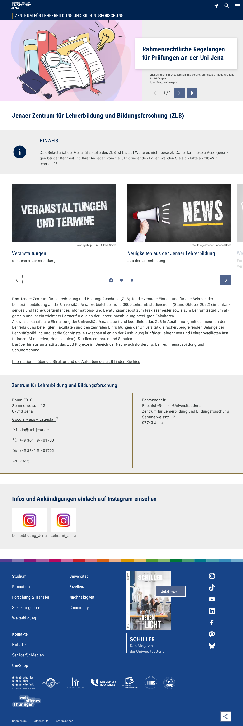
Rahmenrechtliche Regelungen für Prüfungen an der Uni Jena (183, 53)
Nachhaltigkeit (81, 597)
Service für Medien (28, 654)
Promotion (21, 586)
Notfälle (19, 644)
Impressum (19, 721)
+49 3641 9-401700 (37, 440)
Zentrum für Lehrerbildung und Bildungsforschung (69, 15)
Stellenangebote (26, 607)
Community (79, 607)
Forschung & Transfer (30, 597)
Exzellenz (77, 586)
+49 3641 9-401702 (37, 450)
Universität (78, 576)
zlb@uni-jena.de (34, 430)
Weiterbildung (24, 617)
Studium (19, 576)
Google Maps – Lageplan (35, 419)
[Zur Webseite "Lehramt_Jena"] (63, 520)
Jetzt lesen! (171, 591)
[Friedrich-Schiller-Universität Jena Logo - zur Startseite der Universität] (21, 5)
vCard (25, 461)
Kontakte (20, 634)
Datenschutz (41, 721)
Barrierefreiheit (64, 721)
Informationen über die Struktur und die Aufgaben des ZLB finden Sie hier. (76, 361)
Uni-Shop (20, 665)
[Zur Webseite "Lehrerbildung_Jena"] (29, 520)
